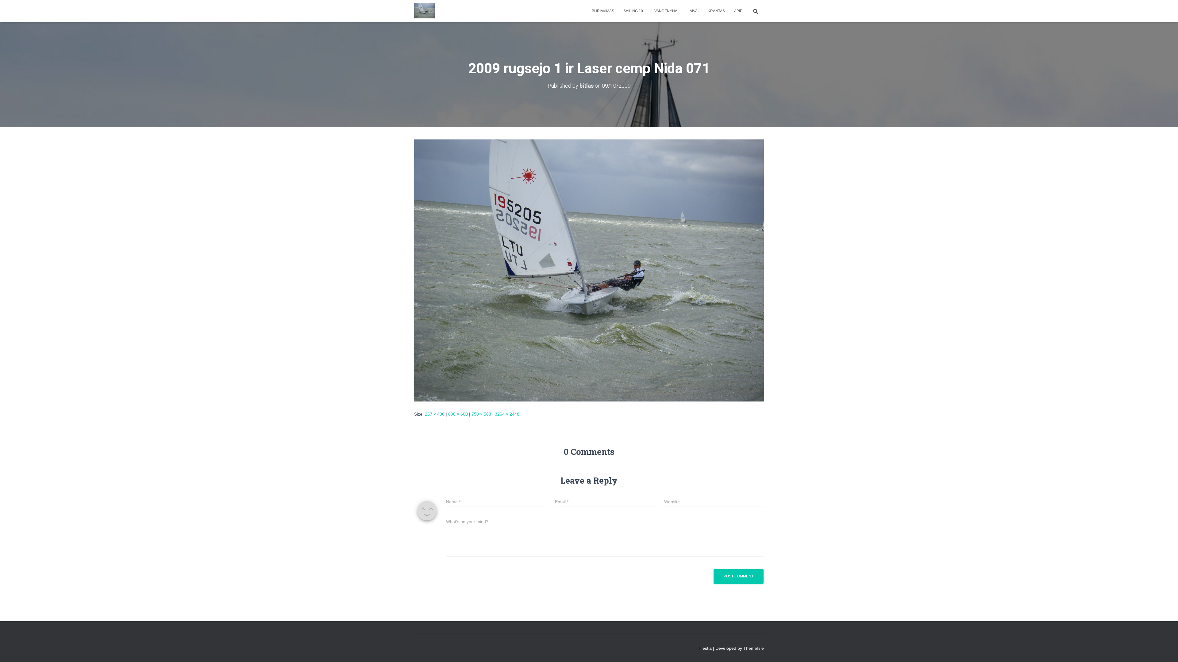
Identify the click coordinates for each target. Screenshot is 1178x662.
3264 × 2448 (507, 414)
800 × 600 (458, 414)
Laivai (693, 11)
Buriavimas (603, 11)
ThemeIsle (753, 648)
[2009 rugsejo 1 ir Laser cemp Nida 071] (589, 270)
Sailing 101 (634, 11)
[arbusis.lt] (424, 11)
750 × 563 (481, 414)
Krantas (716, 11)
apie (738, 11)
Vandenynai (666, 11)
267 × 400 (435, 414)
